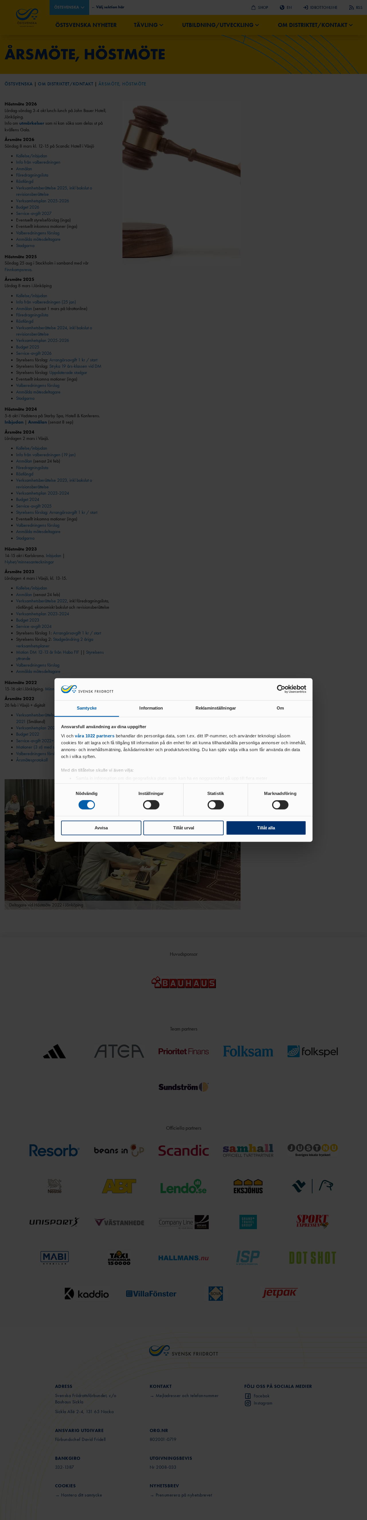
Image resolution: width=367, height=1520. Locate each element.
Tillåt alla (266, 827)
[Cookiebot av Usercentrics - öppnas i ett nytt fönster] (281, 689)
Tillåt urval (183, 827)
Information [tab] (151, 708)
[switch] (151, 805)
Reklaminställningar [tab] (216, 708)
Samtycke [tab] (87, 708)
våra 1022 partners (94, 735)
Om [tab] (280, 708)
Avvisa (101, 827)
